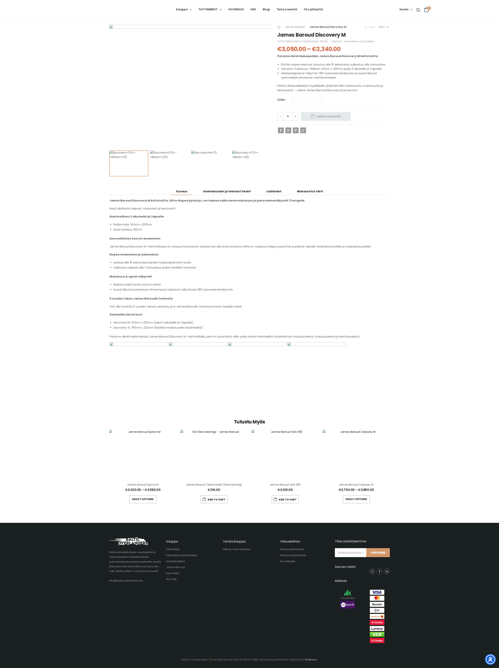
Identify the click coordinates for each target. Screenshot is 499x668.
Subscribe (378, 553)
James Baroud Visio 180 (285, 485)
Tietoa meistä (287, 9)
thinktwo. (311, 660)
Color (281, 99)
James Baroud (295, 27)
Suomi (403, 9)
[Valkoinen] (319, 100)
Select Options (142, 499)
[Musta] (311, 100)
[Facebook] (281, 130)
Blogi (266, 9)
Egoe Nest (172, 573)
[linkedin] (387, 571)
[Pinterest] (296, 130)
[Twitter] (288, 130)
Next (382, 27)
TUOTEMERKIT (208, 9)
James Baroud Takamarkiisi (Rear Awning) (214, 485)
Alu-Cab (171, 579)
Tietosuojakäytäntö (292, 549)
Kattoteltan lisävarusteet (181, 555)
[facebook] (379, 571)
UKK (253, 9)
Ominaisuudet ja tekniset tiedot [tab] (227, 191)
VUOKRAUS (236, 9)
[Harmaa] (303, 100)
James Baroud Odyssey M (356, 485)
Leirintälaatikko (175, 561)
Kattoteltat (368, 41)
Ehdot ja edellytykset (293, 555)
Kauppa (182, 9)
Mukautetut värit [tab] (310, 191)
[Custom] (295, 100)
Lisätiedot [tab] (273, 191)
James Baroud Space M (142, 485)
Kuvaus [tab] (181, 191)
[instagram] (372, 571)
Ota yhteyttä (313, 9)
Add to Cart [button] (216, 499)
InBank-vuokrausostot (237, 549)
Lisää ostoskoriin (328, 116)
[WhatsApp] (303, 130)
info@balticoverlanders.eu (126, 580)
